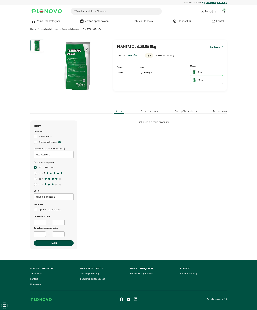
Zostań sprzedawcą (97, 21)
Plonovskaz (184, 21)
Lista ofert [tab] (119, 111)
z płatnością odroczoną (50, 209)
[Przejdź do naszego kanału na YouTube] (128, 299)
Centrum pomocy (188, 273)
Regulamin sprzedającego (92, 279)
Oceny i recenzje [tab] (150, 111)
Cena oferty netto (42, 216)
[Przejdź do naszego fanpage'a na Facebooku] (121, 299)
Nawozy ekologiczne (70, 29)
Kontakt (220, 21)
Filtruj (54, 243)
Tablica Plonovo (143, 21)
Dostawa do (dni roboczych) (49, 148)
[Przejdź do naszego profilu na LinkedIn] (135, 299)
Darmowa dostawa (48, 142)
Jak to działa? (36, 273)
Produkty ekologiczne (50, 29)
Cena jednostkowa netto (46, 228)
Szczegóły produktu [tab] (186, 111)
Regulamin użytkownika (141, 273)
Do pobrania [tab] (220, 111)
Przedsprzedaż (46, 136)
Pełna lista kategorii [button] (48, 21)
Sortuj (37, 190)
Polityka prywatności (217, 299)
